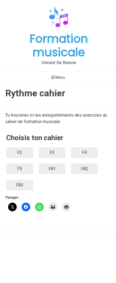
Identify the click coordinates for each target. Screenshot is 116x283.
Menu (59, 77)
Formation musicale (59, 45)
